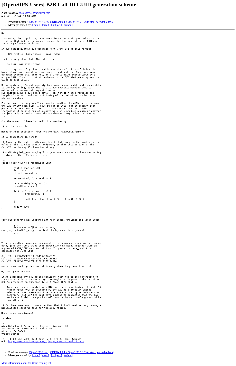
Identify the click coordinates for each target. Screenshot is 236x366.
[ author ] (68, 24)
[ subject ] (56, 24)
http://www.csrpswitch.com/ (66, 341)
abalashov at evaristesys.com (34, 12)
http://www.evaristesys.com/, (27, 341)
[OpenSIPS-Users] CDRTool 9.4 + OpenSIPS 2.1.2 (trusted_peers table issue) (71, 21)
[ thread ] (45, 24)
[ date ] (36, 24)
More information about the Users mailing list (26, 363)
